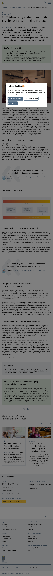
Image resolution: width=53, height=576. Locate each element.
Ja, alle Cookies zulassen (15, 98)
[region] (26, 95)
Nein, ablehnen (12, 103)
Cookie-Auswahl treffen (31, 98)
